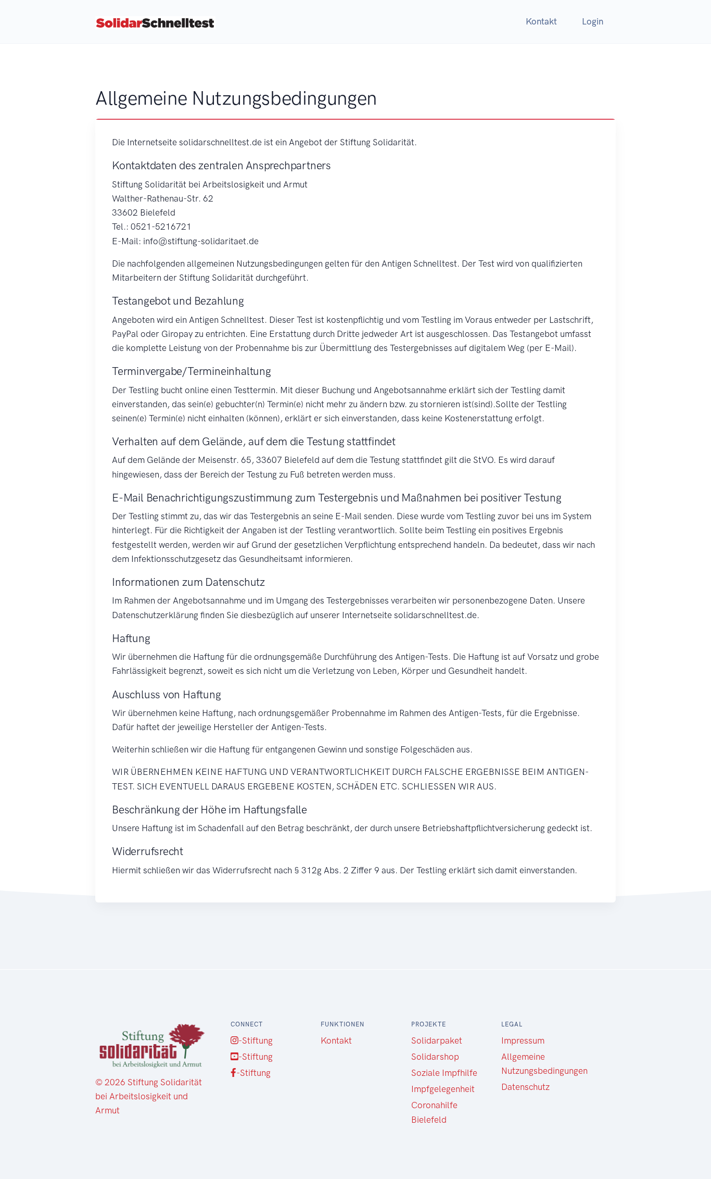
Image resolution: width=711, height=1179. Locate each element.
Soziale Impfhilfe (444, 1073)
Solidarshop (435, 1056)
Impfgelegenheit (443, 1089)
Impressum (522, 1040)
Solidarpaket (436, 1040)
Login (592, 21)
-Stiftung (255, 1040)
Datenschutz (525, 1087)
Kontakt (541, 21)
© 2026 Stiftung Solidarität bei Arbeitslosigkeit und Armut (148, 1096)
